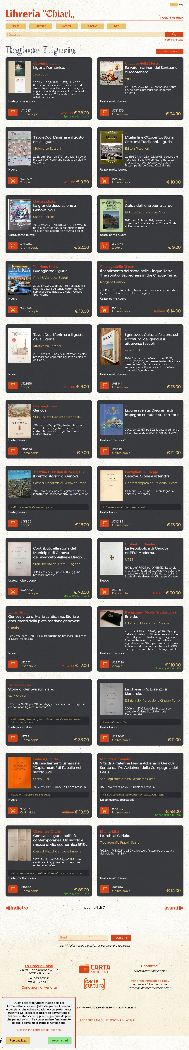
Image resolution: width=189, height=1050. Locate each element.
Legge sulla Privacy (91, 1020)
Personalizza (18, 1040)
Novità (66, 26)
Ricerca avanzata (173, 39)
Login (164, 18)
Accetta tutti (60, 1040)
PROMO (92, 26)
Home (15, 26)
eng (181, 4)
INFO (117, 26)
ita (173, 4)
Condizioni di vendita (39, 987)
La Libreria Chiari (39, 966)
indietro (17, 908)
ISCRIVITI (121, 937)
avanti (174, 908)
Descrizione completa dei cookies (39, 1030)
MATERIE (41, 26)
